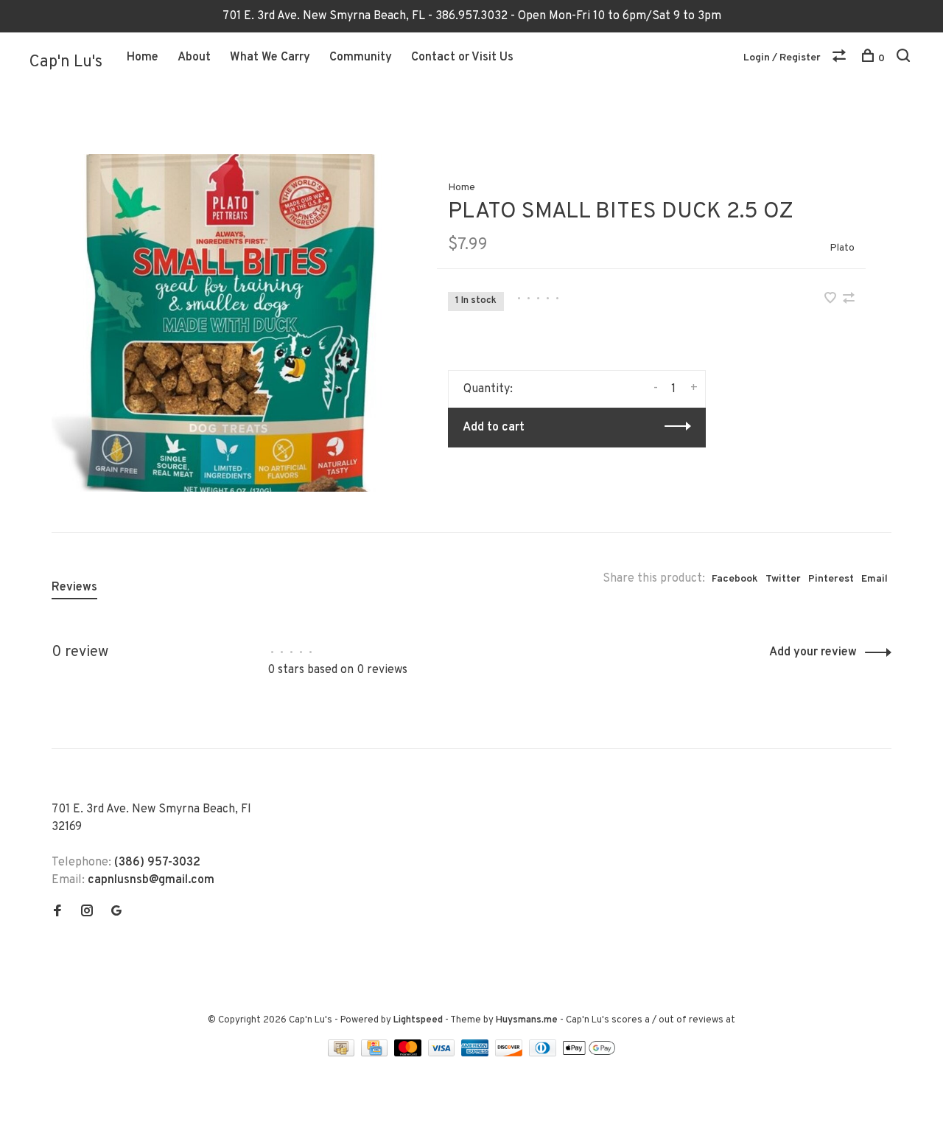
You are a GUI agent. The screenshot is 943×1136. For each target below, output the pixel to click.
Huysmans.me (528, 1020)
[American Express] (476, 1053)
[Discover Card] (510, 1053)
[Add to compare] (849, 300)
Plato (842, 248)
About (194, 57)
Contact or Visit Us (462, 57)
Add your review (813, 652)
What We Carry (270, 57)
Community (360, 57)
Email (874, 579)
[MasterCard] (409, 1053)
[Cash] (342, 1053)
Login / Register (782, 58)
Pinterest (831, 579)
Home (142, 57)
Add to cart (494, 427)
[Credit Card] (375, 1053)
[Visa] (443, 1053)
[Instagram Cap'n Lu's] (87, 912)
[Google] (116, 912)
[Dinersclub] (544, 1053)
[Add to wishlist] (831, 300)
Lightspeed (418, 1020)
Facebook (735, 579)
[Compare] (840, 58)
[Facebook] (57, 912)
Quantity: (488, 389)
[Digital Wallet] (588, 1053)
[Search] (905, 58)
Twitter (783, 579)
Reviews (74, 587)
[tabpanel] (220, 323)
